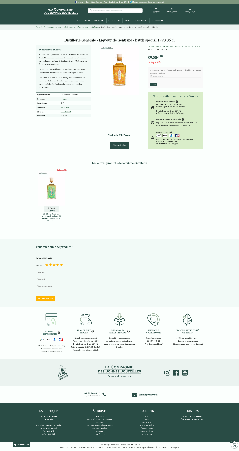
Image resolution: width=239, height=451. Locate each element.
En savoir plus (119, 145)
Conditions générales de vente (100, 425)
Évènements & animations (192, 419)
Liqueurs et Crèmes (90, 27)
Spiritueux (99, 21)
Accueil (39, 27)
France (64, 99)
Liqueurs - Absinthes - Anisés (160, 46)
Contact (99, 431)
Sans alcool (114, 21)
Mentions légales (99, 428)
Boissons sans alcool (146, 425)
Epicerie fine (141, 21)
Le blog (99, 422)
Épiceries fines (146, 431)
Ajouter (51, 231)
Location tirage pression (192, 416)
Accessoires (157, 21)
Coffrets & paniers (146, 428)
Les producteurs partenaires (99, 419)
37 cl (63, 107)
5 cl (67, 107)
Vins (78, 21)
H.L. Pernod (66, 112)
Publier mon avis (45, 298)
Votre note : (39, 265)
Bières (87, 21)
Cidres (127, 21)
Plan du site (100, 434)
